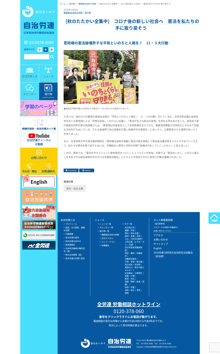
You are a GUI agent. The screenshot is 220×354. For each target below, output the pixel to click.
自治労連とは (68, 220)
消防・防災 (130, 290)
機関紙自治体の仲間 (73, 12)
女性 (139, 236)
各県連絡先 (70, 244)
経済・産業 (130, 236)
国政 (127, 292)
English (158, 248)
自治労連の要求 (72, 237)
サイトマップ (161, 244)
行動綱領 (69, 233)
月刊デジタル (107, 238)
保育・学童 (130, 287)
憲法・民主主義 (74, 188)
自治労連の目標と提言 (75, 258)
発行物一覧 (104, 231)
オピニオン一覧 (106, 227)
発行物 (88, 12)
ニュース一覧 (105, 223)
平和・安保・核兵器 (133, 261)
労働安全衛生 (130, 258)
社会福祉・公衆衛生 (133, 272)
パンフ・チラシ (108, 241)
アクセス (158, 235)
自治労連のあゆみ (73, 241)
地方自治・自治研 (132, 264)
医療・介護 (130, 275)
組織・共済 (130, 230)
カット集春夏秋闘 (163, 220)
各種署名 (105, 245)
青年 (139, 290)
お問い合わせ (161, 239)
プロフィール (71, 223)
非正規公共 (130, 227)
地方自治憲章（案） (74, 254)
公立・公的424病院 (133, 238)
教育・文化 (130, 278)
